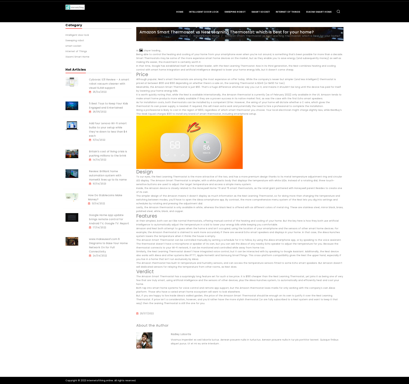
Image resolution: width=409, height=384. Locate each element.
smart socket (260, 11)
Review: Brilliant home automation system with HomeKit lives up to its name (108, 175)
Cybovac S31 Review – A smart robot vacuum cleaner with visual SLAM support (109, 84)
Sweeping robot (235, 11)
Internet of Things (288, 11)
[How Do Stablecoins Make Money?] (72, 197)
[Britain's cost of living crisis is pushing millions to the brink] (72, 153)
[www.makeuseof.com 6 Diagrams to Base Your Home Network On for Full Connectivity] (72, 241)
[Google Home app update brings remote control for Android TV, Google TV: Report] (72, 217)
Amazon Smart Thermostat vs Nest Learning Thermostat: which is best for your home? (282, 36)
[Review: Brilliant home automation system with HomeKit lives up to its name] (72, 173)
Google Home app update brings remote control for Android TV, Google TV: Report (109, 219)
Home (179, 11)
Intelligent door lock (204, 11)
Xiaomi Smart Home (319, 11)
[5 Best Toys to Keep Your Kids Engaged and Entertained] (72, 105)
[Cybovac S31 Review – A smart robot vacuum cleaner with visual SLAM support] (72, 81)
